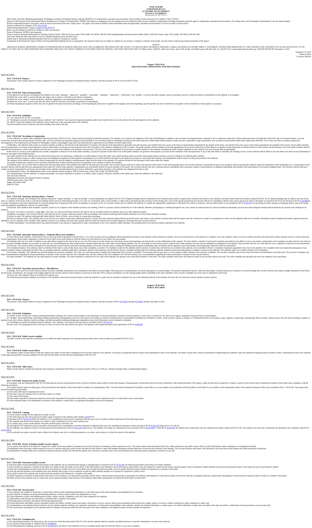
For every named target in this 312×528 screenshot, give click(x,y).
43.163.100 (42, 26)
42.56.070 (52, 526)
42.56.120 (27, 419)
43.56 (47, 28)
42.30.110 (248, 203)
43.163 (38, 28)
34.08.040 (138, 324)
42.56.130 (171, 428)
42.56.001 (124, 302)
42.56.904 (139, 302)
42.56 (86, 417)
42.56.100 (120, 465)
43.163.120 (107, 322)
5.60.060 (50, 524)
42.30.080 (304, 201)
